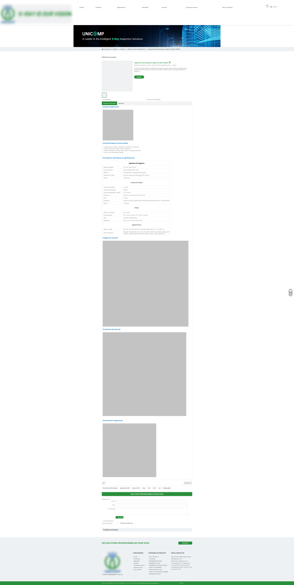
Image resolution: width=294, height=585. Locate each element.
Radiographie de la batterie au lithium (158, 565)
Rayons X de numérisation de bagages (158, 571)
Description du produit (109, 103)
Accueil (135, 556)
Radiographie (167, 488)
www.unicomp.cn (143, 583)
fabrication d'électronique (110, 488)
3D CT (154, 488)
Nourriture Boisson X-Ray (155, 569)
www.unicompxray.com (153, 583)
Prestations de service (139, 565)
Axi (159, 488)
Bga (144, 488)
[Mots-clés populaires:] (267, 6)
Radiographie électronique (155, 561)
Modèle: (104, 99)
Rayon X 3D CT (136, 488)
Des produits (137, 559)
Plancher (181, 583)
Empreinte (121, 103)
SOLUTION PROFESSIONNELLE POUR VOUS (147, 494)
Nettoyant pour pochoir (155, 574)
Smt (149, 488)
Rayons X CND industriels (155, 567)
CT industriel (152, 559)
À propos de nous (138, 567)
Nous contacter (137, 569)
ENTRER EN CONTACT (185, 543)
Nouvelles (136, 563)
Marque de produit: (151, 99)
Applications (137, 561)
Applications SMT (125, 488)
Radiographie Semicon (154, 563)
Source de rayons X (154, 556)
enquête (139, 77)
